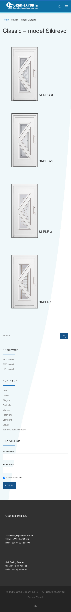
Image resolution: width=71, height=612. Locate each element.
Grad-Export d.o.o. (27, 591)
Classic (6, 395)
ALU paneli (8, 359)
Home (6, 19)
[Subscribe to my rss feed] (35, 606)
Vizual (6, 424)
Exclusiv (7, 405)
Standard (7, 419)
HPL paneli (8, 369)
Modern (6, 410)
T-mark (40, 597)
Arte (5, 390)
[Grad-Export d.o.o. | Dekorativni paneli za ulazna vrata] (20, 6)
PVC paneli (8, 364)
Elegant (6, 400)
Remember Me (14, 478)
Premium (7, 414)
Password (9, 464)
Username (9, 451)
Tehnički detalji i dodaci (14, 429)
